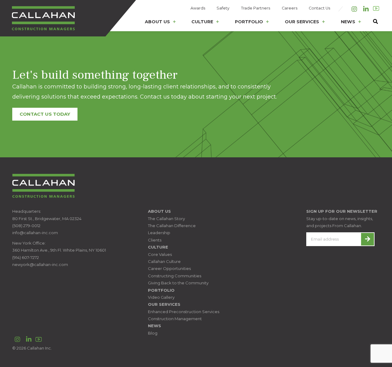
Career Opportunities (169, 268)
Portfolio (249, 21)
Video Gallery (161, 297)
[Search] (372, 23)
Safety (223, 8)
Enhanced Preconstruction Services (183, 311)
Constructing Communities (174, 275)
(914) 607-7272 (25, 257)
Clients (154, 240)
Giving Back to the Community (178, 282)
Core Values (160, 254)
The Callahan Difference (172, 225)
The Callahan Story (166, 218)
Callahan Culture (164, 261)
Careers (289, 8)
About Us (157, 21)
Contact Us (319, 8)
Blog (152, 333)
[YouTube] (376, 9)
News (348, 21)
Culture (202, 21)
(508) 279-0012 (26, 225)
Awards (197, 8)
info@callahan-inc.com (35, 232)
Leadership (159, 232)
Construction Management (175, 318)
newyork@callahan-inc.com (40, 264)
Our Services (302, 21)
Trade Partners (255, 8)
